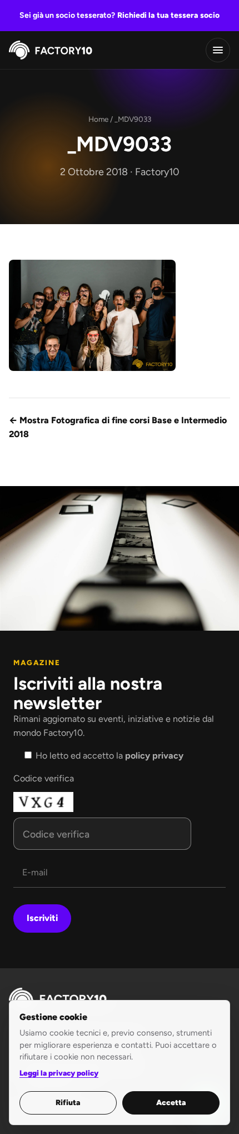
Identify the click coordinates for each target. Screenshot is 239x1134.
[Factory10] (50, 50)
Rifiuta (68, 1102)
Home (98, 119)
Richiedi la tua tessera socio (168, 15)
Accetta (171, 1102)
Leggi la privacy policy (58, 1072)
